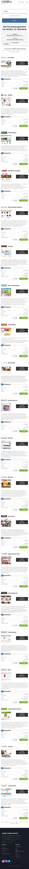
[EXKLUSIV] (6, 181)
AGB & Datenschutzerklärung (20, 851)
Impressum (18, 856)
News (3, 846)
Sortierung (15, 38)
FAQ (16, 853)
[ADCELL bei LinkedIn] (9, 861)
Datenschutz (18, 854)
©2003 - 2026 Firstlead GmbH (14, 865)
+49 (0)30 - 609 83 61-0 (15, 837)
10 (17, 50)
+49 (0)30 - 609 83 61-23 (16, 839)
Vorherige (8, 50)
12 (21, 50)
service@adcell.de (8, 842)
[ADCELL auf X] (12, 861)
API (2, 852)
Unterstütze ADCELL (6, 853)
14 (26, 50)
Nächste (13, 51)
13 (24, 50)
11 (19, 50)
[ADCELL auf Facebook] (6, 861)
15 (10, 51)
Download (4, 850)
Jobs (16, 848)
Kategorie (15, 34)
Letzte (17, 51)
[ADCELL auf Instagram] (3, 861)
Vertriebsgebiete (15, 42)
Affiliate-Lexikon (5, 848)
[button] (14, 20)
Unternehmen (18, 846)
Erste (3, 50)
